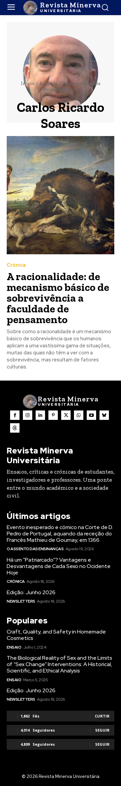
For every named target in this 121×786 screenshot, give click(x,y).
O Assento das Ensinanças (35, 549)
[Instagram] (27, 415)
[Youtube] (91, 415)
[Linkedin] (40, 415)
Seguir (102, 730)
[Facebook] (14, 415)
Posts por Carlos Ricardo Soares (72, 86)
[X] (66, 415)
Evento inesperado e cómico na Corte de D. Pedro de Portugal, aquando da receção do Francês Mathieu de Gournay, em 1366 (60, 533)
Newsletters (21, 601)
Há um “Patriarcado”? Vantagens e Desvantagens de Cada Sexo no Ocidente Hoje (59, 566)
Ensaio (14, 647)
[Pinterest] (53, 415)
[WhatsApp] (78, 415)
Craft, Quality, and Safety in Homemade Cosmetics (56, 635)
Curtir (102, 715)
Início (28, 83)
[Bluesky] (104, 415)
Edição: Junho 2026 (31, 592)
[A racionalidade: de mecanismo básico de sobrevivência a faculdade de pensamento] (60, 195)
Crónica (16, 265)
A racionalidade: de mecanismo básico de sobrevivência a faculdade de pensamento (58, 298)
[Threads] (14, 428)
